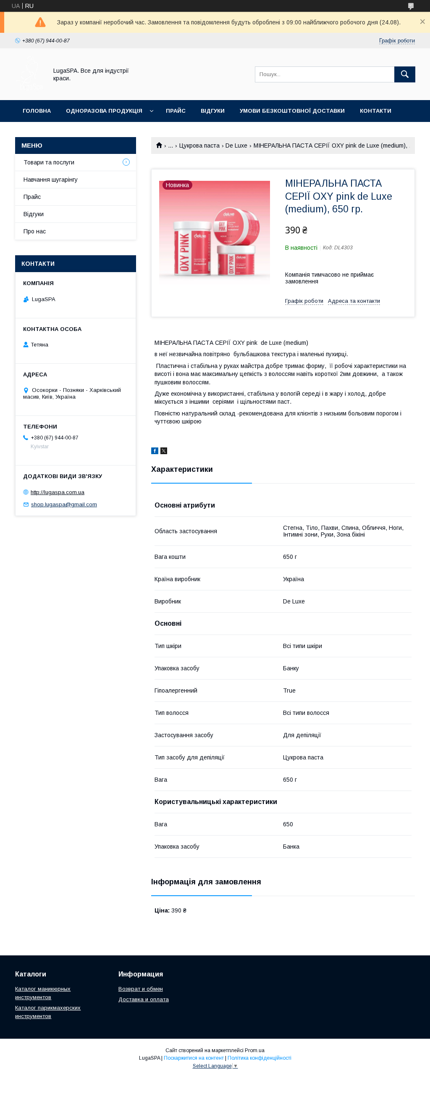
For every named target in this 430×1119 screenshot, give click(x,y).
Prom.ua (255, 1050)
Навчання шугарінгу (51, 179)
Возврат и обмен (140, 989)
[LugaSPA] (29, 89)
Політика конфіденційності (259, 1058)
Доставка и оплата (143, 999)
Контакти (375, 111)
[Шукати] (404, 74)
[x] (163, 452)
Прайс (176, 111)
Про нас (35, 231)
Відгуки (213, 111)
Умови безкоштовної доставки (292, 111)
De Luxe (236, 145)
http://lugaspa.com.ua (57, 492)
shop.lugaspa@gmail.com (64, 504)
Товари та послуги (49, 162)
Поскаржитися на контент (194, 1058)
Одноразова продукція (104, 111)
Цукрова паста (199, 145)
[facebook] (154, 452)
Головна (37, 111)
